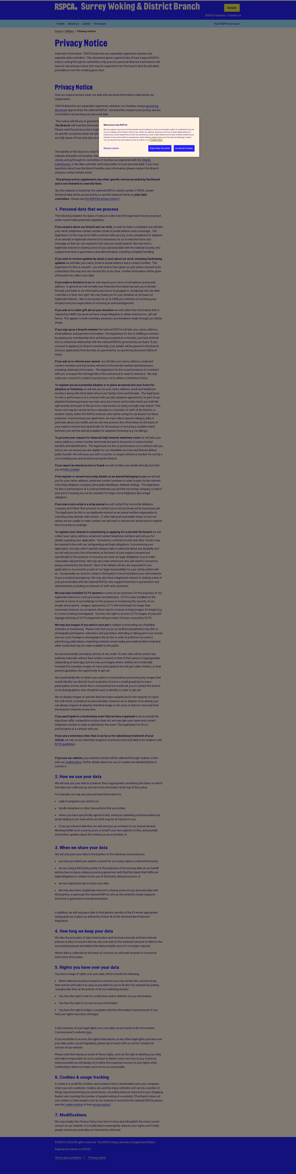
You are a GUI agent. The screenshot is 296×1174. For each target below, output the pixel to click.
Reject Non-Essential (160, 148)
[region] (149, 137)
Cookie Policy (156, 140)
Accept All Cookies (184, 148)
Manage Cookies (111, 148)
